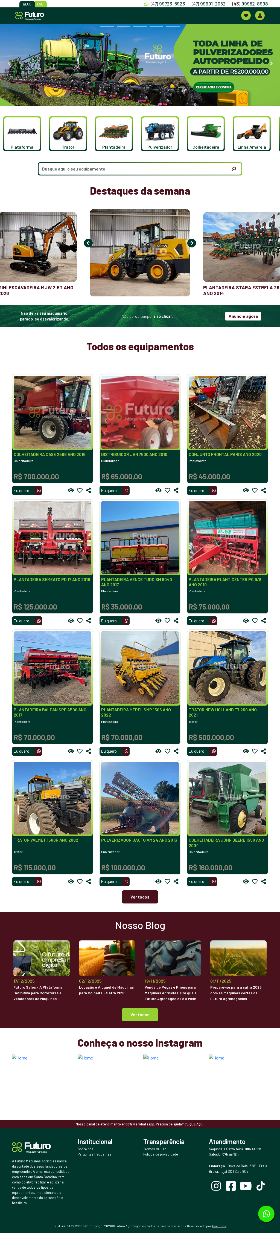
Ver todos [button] (140, 1014)
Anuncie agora (243, 316)
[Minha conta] (260, 15)
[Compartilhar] (88, 490)
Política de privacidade (160, 1154)
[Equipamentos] (246, 15)
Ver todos (140, 896)
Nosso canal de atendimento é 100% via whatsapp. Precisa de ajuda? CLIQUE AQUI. (140, 1124)
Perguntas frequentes (94, 1154)
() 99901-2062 (209, 4)
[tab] (107, 26)
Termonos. (219, 1226)
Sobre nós (86, 1149)
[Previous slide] (8, 63)
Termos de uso (154, 1149)
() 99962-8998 (250, 4)
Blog (27, 4)
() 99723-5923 (168, 4)
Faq (40, 4)
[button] (25, 133)
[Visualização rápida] (71, 490)
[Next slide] (271, 63)
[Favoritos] (79, 490)
